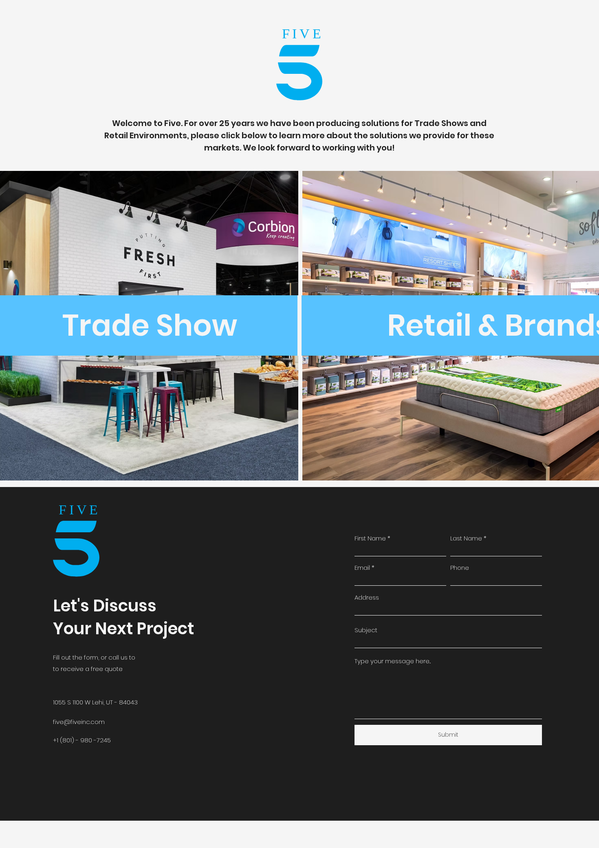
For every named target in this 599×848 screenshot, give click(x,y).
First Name (370, 538)
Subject (366, 630)
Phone (459, 568)
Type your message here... (393, 661)
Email (362, 568)
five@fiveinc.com (79, 721)
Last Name (466, 538)
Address (367, 597)
